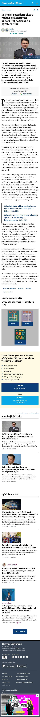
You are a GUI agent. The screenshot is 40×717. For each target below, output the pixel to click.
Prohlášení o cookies (22, 676)
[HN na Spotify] (24, 657)
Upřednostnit (27, 93)
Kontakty (4, 673)
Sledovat (14, 93)
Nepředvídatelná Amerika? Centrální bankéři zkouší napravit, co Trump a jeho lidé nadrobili (18, 571)
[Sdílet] (34, 10)
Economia (5, 679)
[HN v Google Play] (8, 666)
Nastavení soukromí (21, 679)
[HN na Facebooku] (16, 657)
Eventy (4, 693)
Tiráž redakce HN (7, 676)
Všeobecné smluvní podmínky (24, 682)
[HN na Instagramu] (18, 657)
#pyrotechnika (7, 292)
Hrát (13, 323)
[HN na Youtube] (27, 657)
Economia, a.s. (14, 646)
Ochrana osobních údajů (23, 673)
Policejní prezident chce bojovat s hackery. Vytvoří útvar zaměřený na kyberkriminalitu (17, 437)
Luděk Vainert (12, 565)
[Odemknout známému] (38, 10)
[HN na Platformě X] (13, 657)
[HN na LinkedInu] (21, 657)
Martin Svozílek (32, 57)
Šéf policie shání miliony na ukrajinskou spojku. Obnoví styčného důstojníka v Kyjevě (18, 469)
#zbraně (28, 288)
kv (13, 29)
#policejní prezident (9, 288)
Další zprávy (20, 631)
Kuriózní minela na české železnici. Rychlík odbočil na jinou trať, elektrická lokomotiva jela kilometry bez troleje (20, 515)
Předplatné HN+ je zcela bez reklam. (29, 413)
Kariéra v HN (5, 682)
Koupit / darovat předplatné (10, 690)
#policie (20, 288)
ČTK (10, 29)
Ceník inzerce (6, 685)
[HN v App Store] (21, 666)
